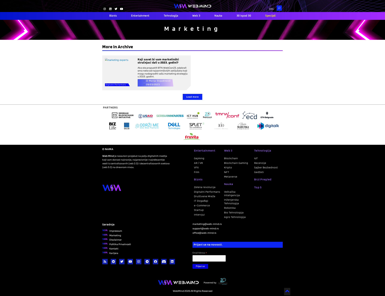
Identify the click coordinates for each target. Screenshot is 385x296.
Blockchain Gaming (236, 162)
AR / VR (198, 162)
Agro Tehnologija (235, 217)
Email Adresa (199, 252)
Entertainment (140, 16)
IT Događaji (201, 200)
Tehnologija (171, 16)
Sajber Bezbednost (266, 167)
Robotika (230, 207)
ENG (271, 9)
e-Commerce (202, 205)
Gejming (199, 158)
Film (196, 172)
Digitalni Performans (116, 85)
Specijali (270, 16)
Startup (199, 209)
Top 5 (258, 187)
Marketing (115, 235)
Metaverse (230, 176)
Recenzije (260, 162)
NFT (226, 172)
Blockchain (231, 158)
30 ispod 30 (244, 16)
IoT (256, 158)
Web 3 (196, 16)
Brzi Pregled (263, 179)
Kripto (228, 167)
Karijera (113, 253)
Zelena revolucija (205, 187)
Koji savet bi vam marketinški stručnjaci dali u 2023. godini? (158, 61)
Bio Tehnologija (234, 212)
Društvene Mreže (204, 196)
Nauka (218, 16)
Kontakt (113, 248)
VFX (196, 167)
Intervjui (199, 214)
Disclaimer (115, 239)
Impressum (115, 230)
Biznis (113, 16)
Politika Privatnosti (120, 244)
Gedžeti (259, 172)
